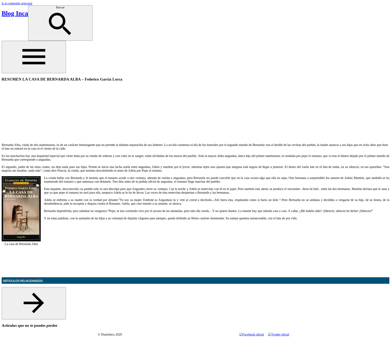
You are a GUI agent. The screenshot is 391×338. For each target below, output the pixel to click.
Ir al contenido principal (17, 3)
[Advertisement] (36, 113)
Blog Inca (15, 13)
